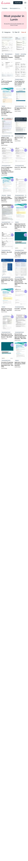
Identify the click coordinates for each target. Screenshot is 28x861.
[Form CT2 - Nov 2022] (21, 155)
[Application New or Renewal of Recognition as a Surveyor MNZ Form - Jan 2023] (7, 96)
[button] (7, 48)
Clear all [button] (23, 32)
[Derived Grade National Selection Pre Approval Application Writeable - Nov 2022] (21, 322)
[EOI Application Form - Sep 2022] (21, 96)
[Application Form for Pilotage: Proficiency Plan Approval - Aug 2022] (21, 212)
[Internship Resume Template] (21, 44)
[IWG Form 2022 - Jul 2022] (21, 126)
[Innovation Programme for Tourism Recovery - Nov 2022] (21, 240)
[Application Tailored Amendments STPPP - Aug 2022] (21, 350)
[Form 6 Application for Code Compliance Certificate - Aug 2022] (21, 185)
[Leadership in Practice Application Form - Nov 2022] (7, 267)
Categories (7, 32)
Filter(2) (17, 32)
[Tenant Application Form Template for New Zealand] (21, 69)
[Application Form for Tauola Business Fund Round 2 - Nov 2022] (7, 322)
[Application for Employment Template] (7, 44)
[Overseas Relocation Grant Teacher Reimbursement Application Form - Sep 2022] (21, 267)
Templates (4, 8)
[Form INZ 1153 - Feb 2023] (7, 212)
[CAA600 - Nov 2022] (7, 240)
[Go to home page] (5, 2)
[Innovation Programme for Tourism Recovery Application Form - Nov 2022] (7, 350)
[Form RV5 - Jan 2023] (21, 297)
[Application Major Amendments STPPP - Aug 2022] (7, 185)
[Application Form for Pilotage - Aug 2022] (7, 297)
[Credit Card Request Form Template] (7, 69)
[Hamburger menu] (25, 2)
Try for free (18, 2)
